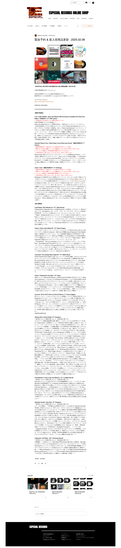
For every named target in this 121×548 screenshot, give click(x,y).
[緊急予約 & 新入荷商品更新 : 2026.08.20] (38, 483)
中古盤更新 (52, 25)
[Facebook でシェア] (35, 463)
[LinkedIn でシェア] (42, 463)
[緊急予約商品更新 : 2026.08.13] (60, 483)
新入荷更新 (44, 25)
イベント (66, 25)
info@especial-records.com (49, 539)
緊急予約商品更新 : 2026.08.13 (57, 492)
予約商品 (59, 25)
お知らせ (37, 25)
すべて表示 (91, 475)
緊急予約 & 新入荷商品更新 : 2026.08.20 (37, 492)
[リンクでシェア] (45, 463)
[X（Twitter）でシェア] (38, 463)
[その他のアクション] (85, 35)
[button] (93, 2)
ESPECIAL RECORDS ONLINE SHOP (69, 12)
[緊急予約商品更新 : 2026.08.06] (83, 483)
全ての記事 (30, 25)
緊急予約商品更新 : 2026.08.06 (80, 492)
